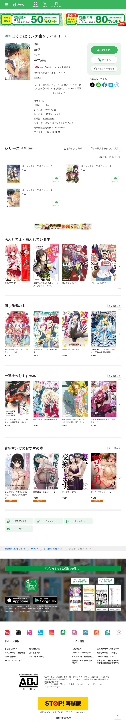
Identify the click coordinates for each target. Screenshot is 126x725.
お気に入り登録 (74, 148)
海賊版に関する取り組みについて (83, 661)
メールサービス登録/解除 (15, 653)
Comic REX (48, 118)
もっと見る (113, 306)
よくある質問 (34, 653)
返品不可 (37, 77)
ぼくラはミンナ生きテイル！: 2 (96, 166)
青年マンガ (50, 109)
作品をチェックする (106, 69)
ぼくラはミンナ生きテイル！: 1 (37, 166)
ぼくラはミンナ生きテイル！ (59, 123)
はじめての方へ (11, 649)
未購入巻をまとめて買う (107, 148)
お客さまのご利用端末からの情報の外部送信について (108, 661)
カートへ (106, 60)
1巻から (102, 157)
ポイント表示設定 (36, 656)
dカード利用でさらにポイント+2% (48, 73)
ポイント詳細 (61, 67)
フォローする (38, 49)
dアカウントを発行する (51, 712)
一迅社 (46, 105)
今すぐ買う (106, 50)
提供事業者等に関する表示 (108, 649)
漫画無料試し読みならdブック (15, 549)
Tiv (35, 49)
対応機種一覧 (34, 649)
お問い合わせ (10, 656)
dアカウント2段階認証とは (83, 656)
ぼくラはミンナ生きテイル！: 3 (37, 190)
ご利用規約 (76, 649)
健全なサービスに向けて (107, 653)
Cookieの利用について (106, 656)
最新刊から (115, 157)
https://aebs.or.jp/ (52, 687)
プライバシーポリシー (81, 653)
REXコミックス (53, 114)
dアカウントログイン (13, 660)
